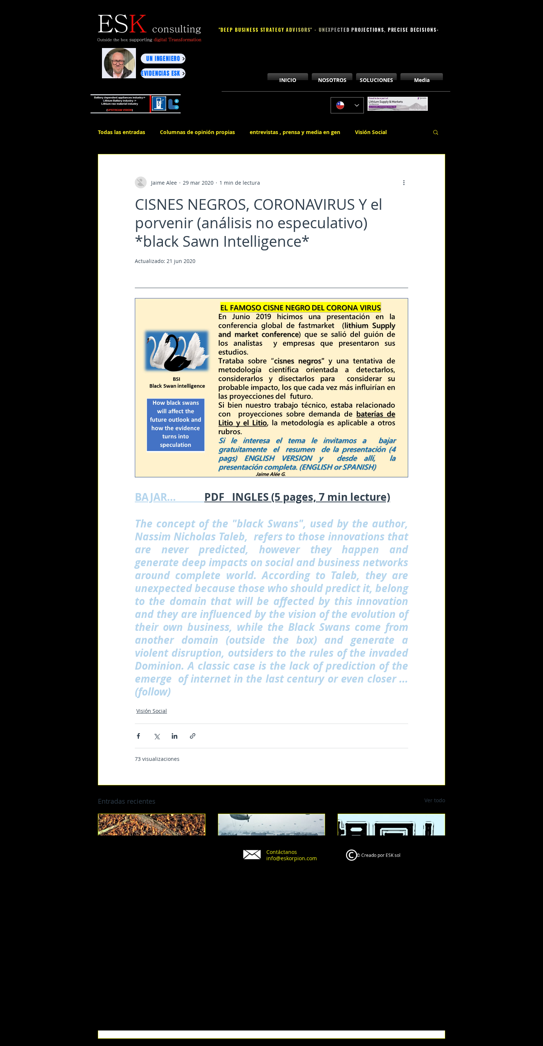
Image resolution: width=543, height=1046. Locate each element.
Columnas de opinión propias (197, 132)
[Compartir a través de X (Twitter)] (156, 735)
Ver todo (434, 800)
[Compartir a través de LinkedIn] (174, 735)
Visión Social (371, 132)
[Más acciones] (403, 182)
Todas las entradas (121, 132)
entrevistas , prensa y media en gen (295, 132)
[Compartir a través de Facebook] (138, 735)
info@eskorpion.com (291, 858)
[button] (435, 132)
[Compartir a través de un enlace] (192, 735)
